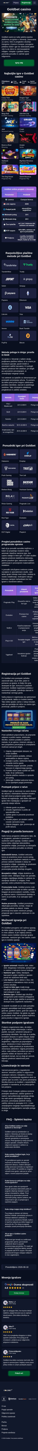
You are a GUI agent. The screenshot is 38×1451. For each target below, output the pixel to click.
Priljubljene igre (6, 82)
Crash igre (24, 82)
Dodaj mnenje (19, 1293)
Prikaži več (19, 1373)
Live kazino (16, 82)
